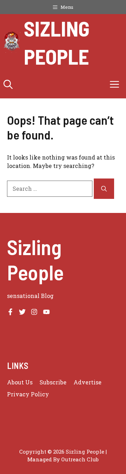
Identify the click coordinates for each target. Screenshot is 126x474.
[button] (8, 84)
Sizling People (57, 42)
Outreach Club (80, 459)
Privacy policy (28, 394)
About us (20, 382)
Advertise (88, 382)
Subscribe (53, 382)
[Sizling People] (12, 42)
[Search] (104, 188)
